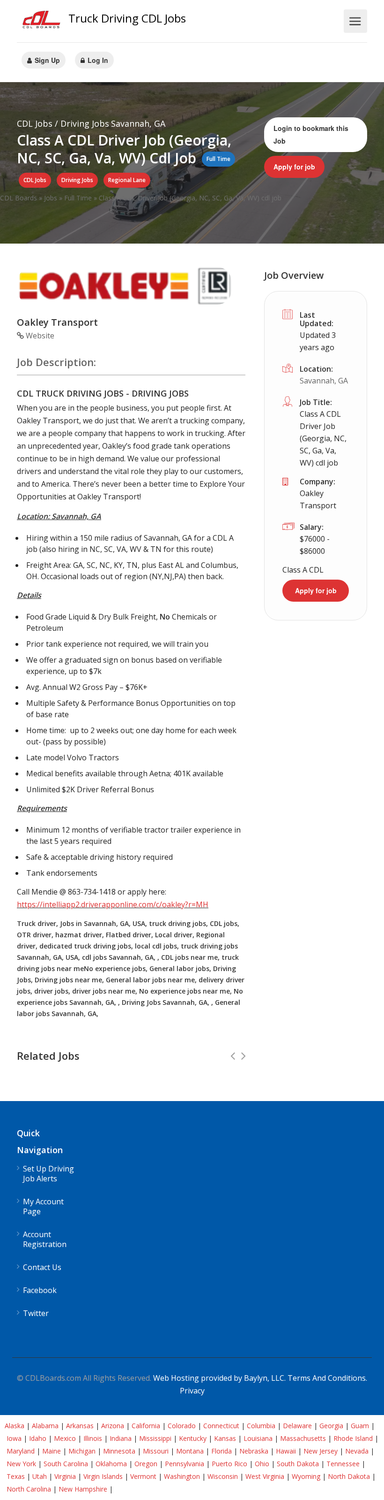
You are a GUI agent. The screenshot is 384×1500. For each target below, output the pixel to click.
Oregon (145, 1463)
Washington (182, 1476)
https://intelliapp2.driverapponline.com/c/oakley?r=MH (112, 904)
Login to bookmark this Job (310, 134)
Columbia (261, 1425)
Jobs (50, 197)
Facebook (40, 1290)
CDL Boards (18, 197)
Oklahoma (111, 1463)
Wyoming (306, 1476)
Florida (221, 1450)
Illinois (92, 1438)
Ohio (262, 1463)
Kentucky (193, 1438)
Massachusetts (303, 1438)
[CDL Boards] (42, 22)
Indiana (121, 1438)
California (146, 1425)
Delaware (297, 1425)
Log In (97, 60)
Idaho (37, 1438)
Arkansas (80, 1425)
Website (39, 335)
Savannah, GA (324, 380)
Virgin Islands (103, 1476)
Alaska (14, 1425)
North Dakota (349, 1476)
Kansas (225, 1438)
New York (21, 1463)
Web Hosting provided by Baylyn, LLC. (219, 1378)
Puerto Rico (229, 1463)
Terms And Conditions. (327, 1378)
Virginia (65, 1476)
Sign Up (46, 60)
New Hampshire (83, 1489)
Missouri (156, 1450)
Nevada (357, 1450)
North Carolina (29, 1489)
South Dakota (298, 1463)
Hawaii (286, 1450)
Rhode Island (353, 1438)
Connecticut (221, 1425)
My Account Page (43, 1207)
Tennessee (343, 1463)
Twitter (36, 1313)
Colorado (182, 1425)
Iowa (14, 1438)
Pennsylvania (184, 1463)
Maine (51, 1450)
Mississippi (155, 1438)
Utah (39, 1476)
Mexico (65, 1438)
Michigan (82, 1450)
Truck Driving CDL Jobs (127, 18)
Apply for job (294, 166)
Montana (190, 1450)
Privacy (192, 1390)
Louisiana (258, 1438)
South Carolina (66, 1463)
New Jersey (320, 1450)
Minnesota (119, 1450)
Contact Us (42, 1267)
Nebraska (253, 1450)
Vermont (143, 1476)
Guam (360, 1425)
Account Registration (44, 1239)
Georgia (331, 1425)
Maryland (21, 1450)
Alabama (45, 1425)
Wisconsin (222, 1476)
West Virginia (264, 1476)
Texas (16, 1476)
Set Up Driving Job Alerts (48, 1174)
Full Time (78, 197)
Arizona (112, 1425)
